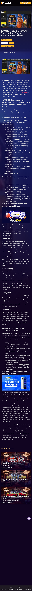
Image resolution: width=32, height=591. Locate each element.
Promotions (10, 589)
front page (3, 589)
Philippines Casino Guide (7, 46)
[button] (28, 52)
